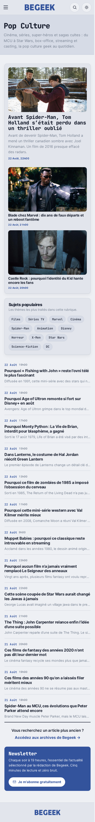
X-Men (36, 337)
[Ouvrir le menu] (7, 7)
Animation (45, 328)
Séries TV (36, 319)
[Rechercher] (75, 7)
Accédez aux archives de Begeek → (47, 737)
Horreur (17, 337)
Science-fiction (24, 347)
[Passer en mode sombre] (86, 7)
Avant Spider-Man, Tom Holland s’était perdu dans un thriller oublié (47, 123)
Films (15, 319)
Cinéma (75, 319)
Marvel (57, 319)
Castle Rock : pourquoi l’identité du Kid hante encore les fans (45, 280)
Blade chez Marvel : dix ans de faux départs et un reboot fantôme (46, 217)
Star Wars (57, 337)
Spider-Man (20, 328)
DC (47, 347)
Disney (66, 328)
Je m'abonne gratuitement (39, 782)
